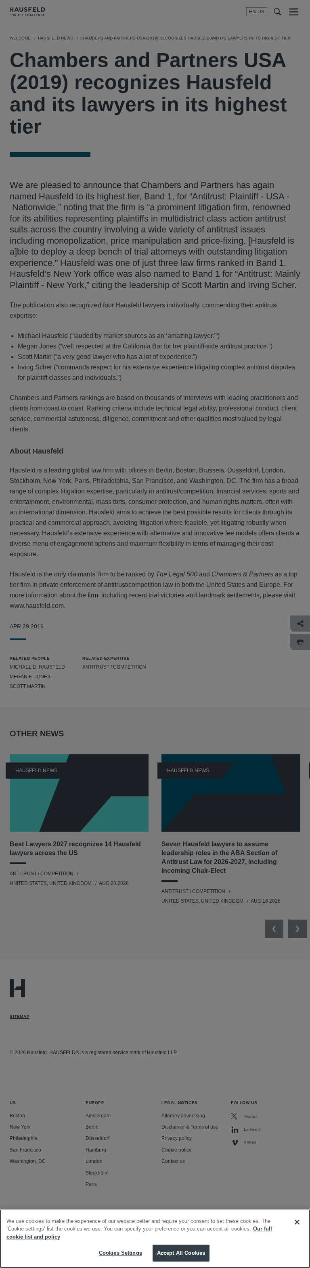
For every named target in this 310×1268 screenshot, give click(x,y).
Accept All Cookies (181, 1253)
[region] (155, 1238)
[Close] (297, 1222)
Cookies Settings (120, 1253)
